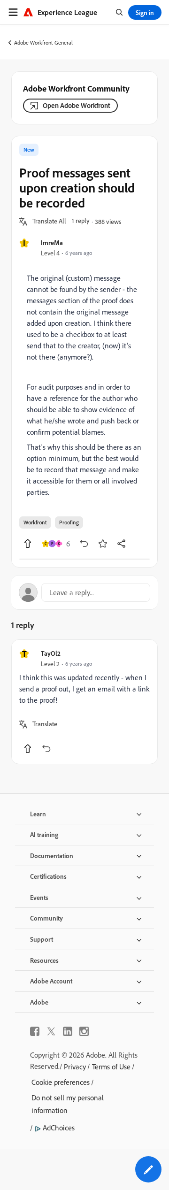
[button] (49, 221)
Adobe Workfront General (43, 42)
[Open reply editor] (84, 592)
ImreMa (52, 242)
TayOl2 (51, 653)
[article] (84, 701)
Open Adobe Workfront (76, 105)
